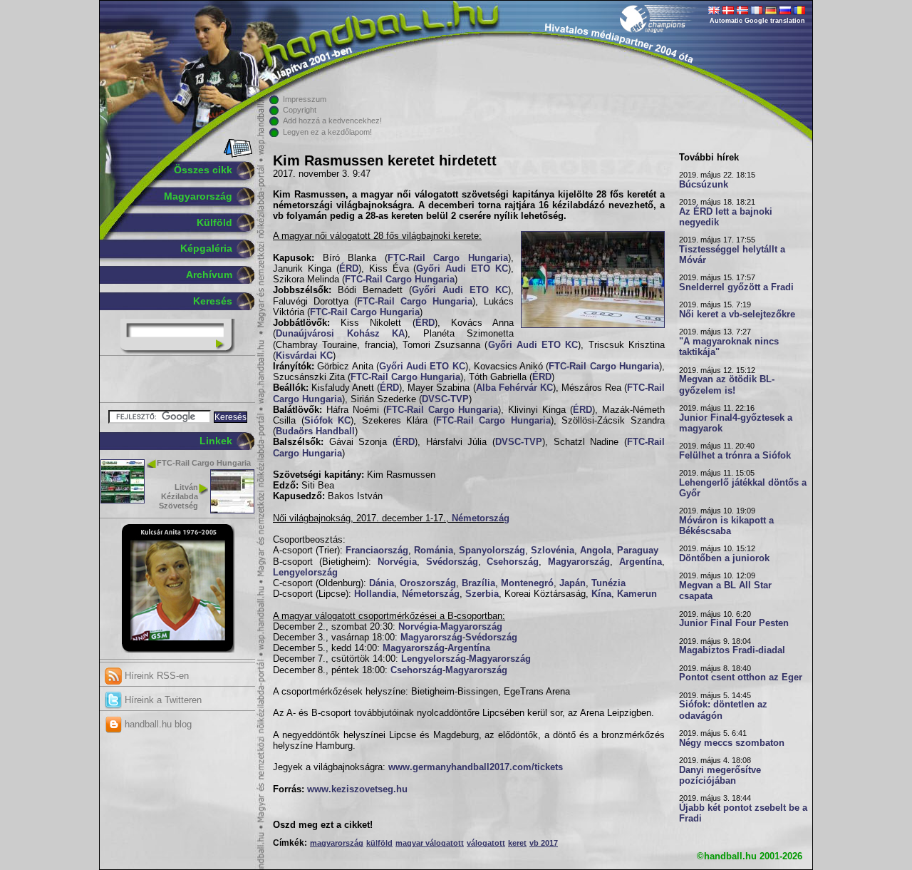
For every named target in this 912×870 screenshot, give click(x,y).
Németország (480, 518)
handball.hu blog (157, 724)
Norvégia (397, 562)
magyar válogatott (429, 843)
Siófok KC (327, 421)
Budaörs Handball (315, 431)
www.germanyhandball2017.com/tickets (475, 767)
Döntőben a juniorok (724, 558)
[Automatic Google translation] (714, 11)
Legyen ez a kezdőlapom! (327, 132)
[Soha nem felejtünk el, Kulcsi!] (177, 650)
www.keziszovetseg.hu (357, 789)
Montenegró (527, 583)
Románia (433, 551)
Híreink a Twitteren (162, 700)
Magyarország (198, 196)
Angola (595, 551)
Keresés (212, 301)
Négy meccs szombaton (731, 743)
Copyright (299, 110)
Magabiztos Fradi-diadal (732, 650)
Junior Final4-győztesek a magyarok (735, 423)
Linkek (216, 440)
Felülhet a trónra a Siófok (735, 456)
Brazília (478, 583)
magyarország (336, 843)
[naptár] (237, 155)
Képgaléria (206, 248)
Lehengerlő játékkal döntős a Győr (743, 488)
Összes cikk (203, 169)
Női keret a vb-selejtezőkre (737, 314)
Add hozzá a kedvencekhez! (332, 120)
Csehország (513, 562)
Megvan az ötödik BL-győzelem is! (726, 384)
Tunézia (608, 583)
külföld (379, 843)
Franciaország (377, 551)
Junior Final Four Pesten (734, 623)
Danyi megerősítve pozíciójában (720, 775)
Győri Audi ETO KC (462, 269)
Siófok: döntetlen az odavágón (723, 710)
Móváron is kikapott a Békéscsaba (726, 526)
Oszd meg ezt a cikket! (323, 825)
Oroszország (428, 583)
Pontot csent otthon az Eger (740, 677)
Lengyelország (305, 573)
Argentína (640, 562)
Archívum (209, 274)
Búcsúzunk (703, 185)
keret (517, 843)
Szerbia (482, 594)
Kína (601, 594)
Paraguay (637, 551)
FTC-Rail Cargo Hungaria (204, 463)
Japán (572, 583)
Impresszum (304, 99)
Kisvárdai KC (304, 356)
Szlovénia (552, 551)
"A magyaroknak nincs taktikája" (729, 347)
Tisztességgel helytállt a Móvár (732, 255)
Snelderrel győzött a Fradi (736, 287)
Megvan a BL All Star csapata (725, 590)
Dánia (381, 583)
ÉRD (348, 269)
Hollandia (375, 594)
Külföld (214, 222)
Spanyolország (492, 551)
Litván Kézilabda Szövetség (178, 496)
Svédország (452, 562)
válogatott (486, 843)
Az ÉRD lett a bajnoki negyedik (725, 217)
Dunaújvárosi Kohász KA (340, 334)
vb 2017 (543, 843)
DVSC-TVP (445, 399)
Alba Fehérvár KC (514, 388)
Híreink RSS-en (155, 675)
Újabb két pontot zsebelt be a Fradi (743, 813)
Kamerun (637, 594)
